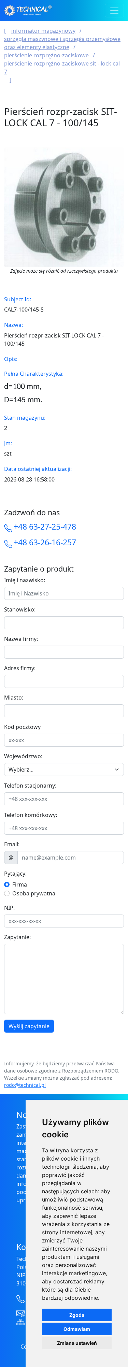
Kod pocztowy (22, 727)
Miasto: (13, 697)
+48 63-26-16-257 (45, 542)
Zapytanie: (17, 937)
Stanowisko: (19, 609)
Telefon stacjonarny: (30, 785)
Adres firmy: (19, 668)
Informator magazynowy (43, 30)
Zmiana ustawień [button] (77, 1343)
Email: (11, 844)
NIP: (9, 907)
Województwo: (23, 756)
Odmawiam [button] (76, 1329)
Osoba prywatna (33, 893)
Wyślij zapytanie (29, 1026)
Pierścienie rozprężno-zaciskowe (46, 55)
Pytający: (15, 873)
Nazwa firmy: (21, 639)
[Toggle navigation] (114, 10)
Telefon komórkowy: (30, 815)
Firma (19, 884)
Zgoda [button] (76, 1315)
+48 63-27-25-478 (45, 526)
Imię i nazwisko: (24, 580)
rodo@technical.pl (25, 1085)
